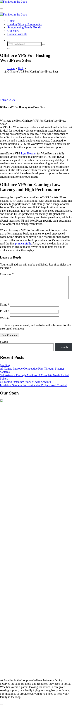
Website (4, 318)
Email (4, 311)
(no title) (5, 365)
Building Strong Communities (24, 24)
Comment (7, 274)
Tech (20, 68)
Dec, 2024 (7, 99)
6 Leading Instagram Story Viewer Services (25, 381)
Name (4, 304)
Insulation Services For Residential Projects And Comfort (33, 385)
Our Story (13, 30)
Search (4, 341)
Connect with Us (17, 34)
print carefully (23, 243)
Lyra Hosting (28, 153)
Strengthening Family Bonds (24, 27)
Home (11, 20)
